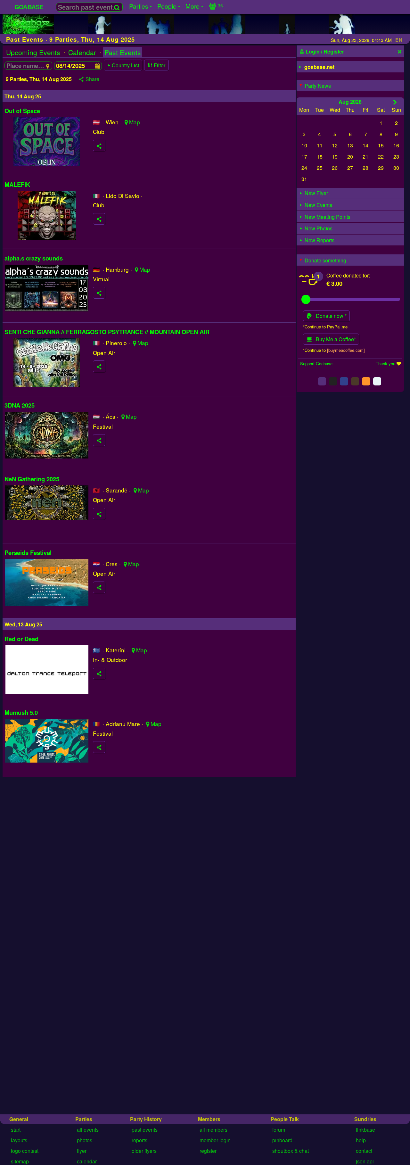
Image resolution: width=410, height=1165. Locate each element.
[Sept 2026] (395, 102)
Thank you (385, 363)
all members (213, 1129)
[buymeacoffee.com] (346, 350)
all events (88, 1129)
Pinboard (282, 1140)
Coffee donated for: (348, 275)
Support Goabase (316, 363)
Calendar (82, 52)
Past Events (122, 52)
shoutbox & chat (290, 1150)
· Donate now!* (329, 315)
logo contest (24, 1150)
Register (208, 1150)
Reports (139, 1140)
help (361, 1140)
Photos (84, 1140)
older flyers (144, 1150)
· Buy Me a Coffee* (334, 339)
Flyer (81, 1150)
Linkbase (365, 1129)
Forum (278, 1129)
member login (215, 1140)
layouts (19, 1140)
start (15, 1129)
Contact (364, 1150)
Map (134, 122)
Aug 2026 (350, 101)
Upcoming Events (33, 52)
